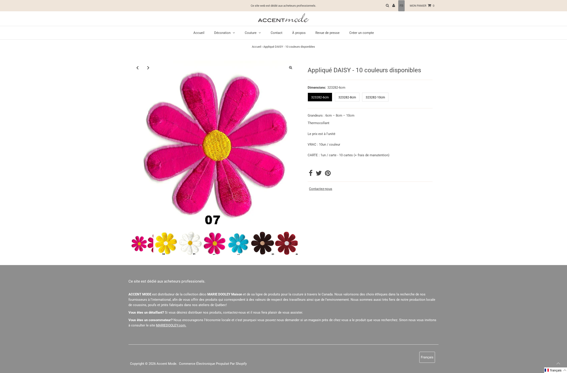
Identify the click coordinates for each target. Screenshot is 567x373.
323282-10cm (375, 97)
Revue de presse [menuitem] (327, 33)
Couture (250, 33)
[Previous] (137, 67)
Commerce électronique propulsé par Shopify (213, 364)
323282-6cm (320, 97)
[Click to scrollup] (558, 364)
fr (401, 6)
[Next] (148, 67)
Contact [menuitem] (276, 33)
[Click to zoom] (290, 67)
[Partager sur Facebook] (311, 174)
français (427, 357)
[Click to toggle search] (387, 5)
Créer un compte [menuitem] (361, 33)
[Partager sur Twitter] (319, 174)
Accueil (256, 46)
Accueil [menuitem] (198, 33)
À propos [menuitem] (299, 33)
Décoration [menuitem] (222, 33)
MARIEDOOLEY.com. (171, 325)
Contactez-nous (320, 189)
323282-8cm (347, 97)
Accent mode (166, 364)
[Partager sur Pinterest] (328, 174)
